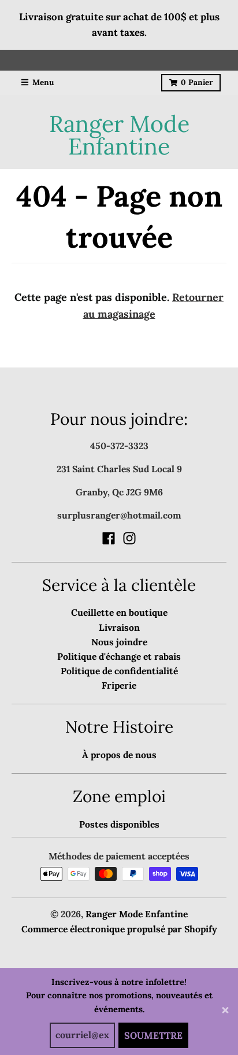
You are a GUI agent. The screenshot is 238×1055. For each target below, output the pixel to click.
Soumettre (153, 1035)
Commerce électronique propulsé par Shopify (119, 929)
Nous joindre (119, 642)
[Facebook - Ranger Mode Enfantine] (109, 538)
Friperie (119, 685)
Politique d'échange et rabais (119, 656)
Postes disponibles (119, 824)
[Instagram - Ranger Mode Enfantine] (129, 538)
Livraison (119, 627)
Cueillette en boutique (119, 612)
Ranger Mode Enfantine (119, 135)
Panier (197, 82)
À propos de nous (119, 754)
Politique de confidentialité (119, 671)
